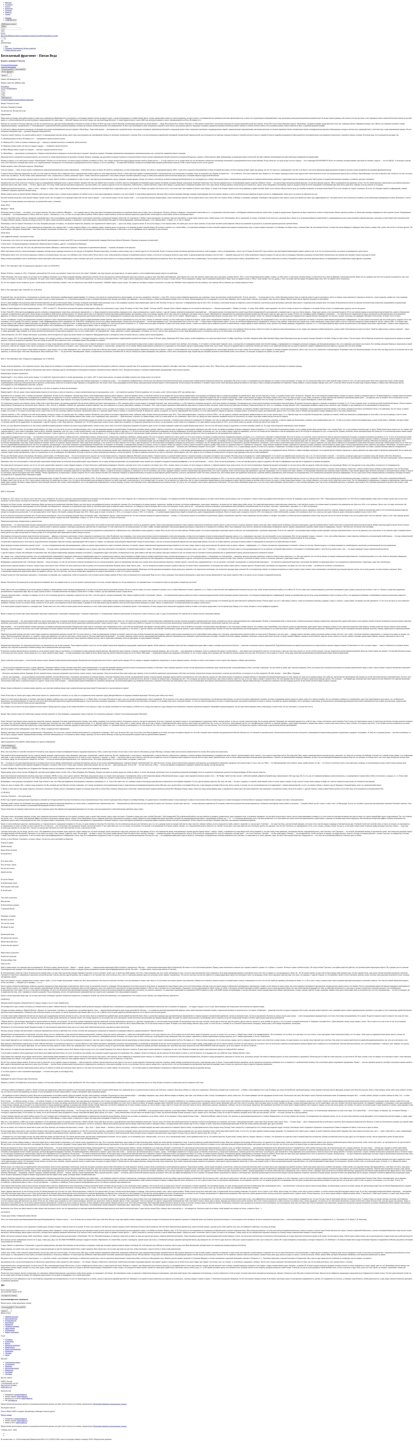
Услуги (7, 6)
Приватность (10, 1347)
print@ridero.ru (22, 1396)
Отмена (14, 1295)
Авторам (8, 10)
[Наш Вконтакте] (6, 1433)
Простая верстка (11, 1319)
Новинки (8, 1366)
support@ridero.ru (20, 1394)
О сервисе (9, 4)
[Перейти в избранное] (2, 39)
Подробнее (5, 86)
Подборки (44, 36)
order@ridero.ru (26, 1398)
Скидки (37, 36)
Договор (8, 1353)
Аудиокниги (9, 1364)
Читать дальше (6, 1415)
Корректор (9, 1324)
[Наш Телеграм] (6, 1436)
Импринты (13, 36)
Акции (7, 14)
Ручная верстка (10, 1320)
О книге (4, 100)
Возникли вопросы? (12, 1345)
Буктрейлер (9, 1322)
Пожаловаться (6, 98)
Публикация (9, 1330)
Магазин (8, 3)
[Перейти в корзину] (4, 39)
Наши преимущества (13, 1349)
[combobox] (207, 28)
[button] (207, 31)
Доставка (8, 1374)
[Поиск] (3, 31)
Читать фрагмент (7, 72)
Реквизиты (9, 1351)
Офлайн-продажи (11, 1317)
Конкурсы (9, 8)
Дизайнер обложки (12, 1326)
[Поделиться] (3, 95)
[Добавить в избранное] (3, 91)
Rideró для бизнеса (12, 1332)
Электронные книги (12, 1362)
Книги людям (53, 36)
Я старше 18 (6, 1295)
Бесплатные (30, 36)
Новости (8, 12)
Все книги (5, 36)
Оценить (13, 88)
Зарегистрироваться (8, 745)
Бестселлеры (21, 36)
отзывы (9, 100)
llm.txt (7, 1355)
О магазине (9, 1341)
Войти (4, 26)
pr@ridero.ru (12, 1400)
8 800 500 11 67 (6, 1387)
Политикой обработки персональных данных (110, 1404)
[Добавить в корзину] (9, 75)
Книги (7, 1343)
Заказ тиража (10, 1328)
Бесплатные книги (12, 1368)
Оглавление (16, 100)
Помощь (8, 18)
